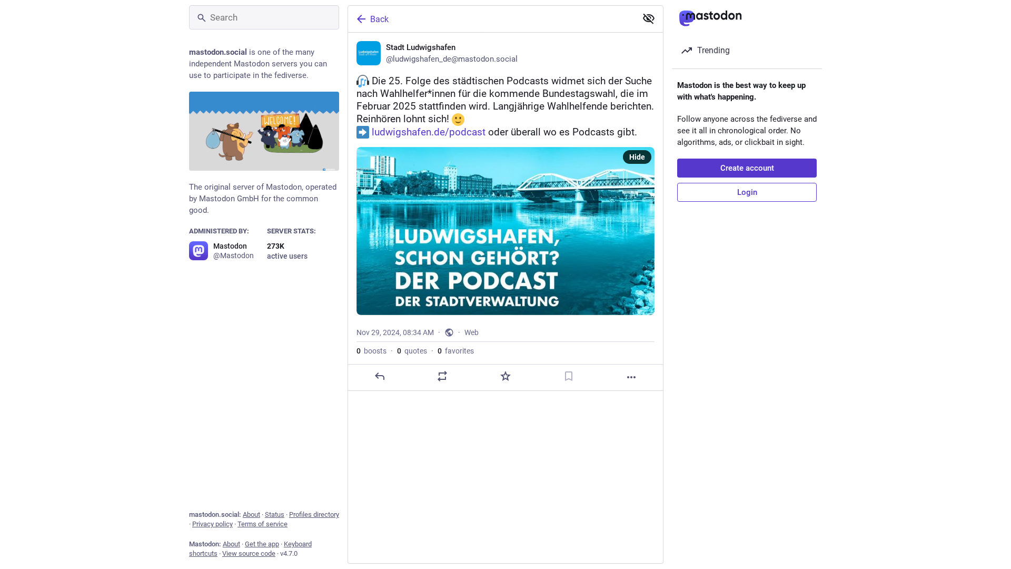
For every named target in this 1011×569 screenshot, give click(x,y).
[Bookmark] (568, 376)
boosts (371, 351)
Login (747, 192)
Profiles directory (314, 514)
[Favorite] (505, 376)
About (251, 514)
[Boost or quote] (442, 376)
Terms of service (262, 524)
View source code (248, 553)
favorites (456, 351)
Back (379, 19)
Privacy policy (212, 524)
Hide (637, 157)
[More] (631, 377)
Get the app (262, 544)
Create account (747, 168)
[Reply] (379, 376)
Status (274, 514)
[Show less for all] (649, 18)
